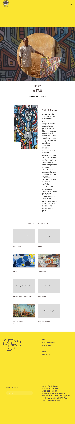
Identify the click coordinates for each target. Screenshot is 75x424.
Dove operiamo (48, 343)
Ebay (44, 352)
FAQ (43, 340)
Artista (37, 86)
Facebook (46, 355)
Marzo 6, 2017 (34, 96)
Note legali (47, 345)
